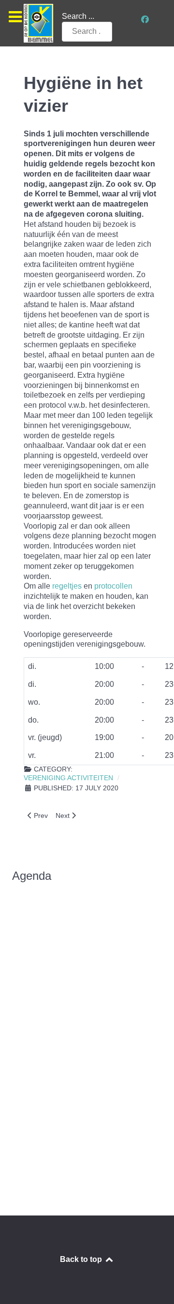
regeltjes (67, 586)
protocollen (113, 586)
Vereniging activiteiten (68, 778)
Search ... (78, 16)
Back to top (82, 1259)
